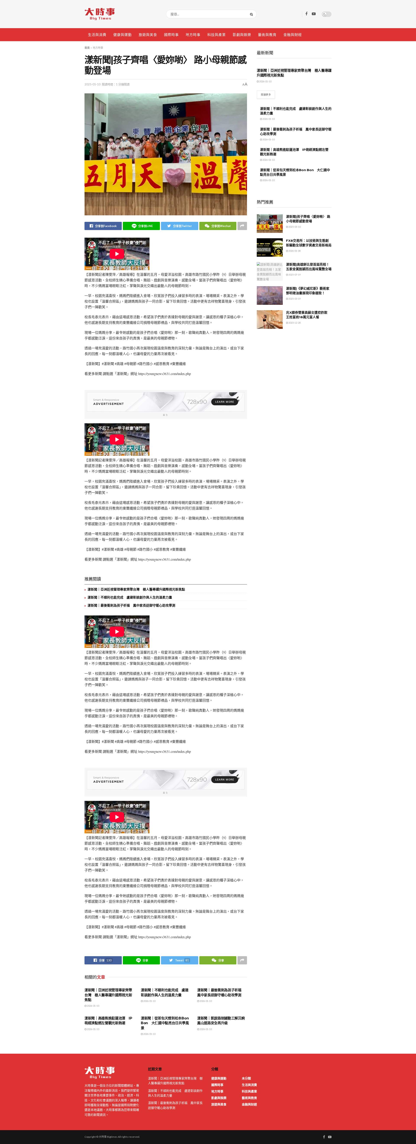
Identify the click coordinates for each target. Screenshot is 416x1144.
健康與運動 (122, 34)
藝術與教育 (267, 34)
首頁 (87, 47)
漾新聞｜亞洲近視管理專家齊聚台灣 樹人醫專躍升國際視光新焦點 (136, 589)
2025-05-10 (92, 84)
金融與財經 (292, 34)
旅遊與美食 (148, 34)
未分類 (246, 1078)
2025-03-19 (294, 298)
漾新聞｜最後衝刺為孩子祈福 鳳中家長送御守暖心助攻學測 (131, 605)
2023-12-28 (294, 322)
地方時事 (193, 34)
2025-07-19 (294, 274)
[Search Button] (252, 14)
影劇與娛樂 (242, 34)
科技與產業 (216, 34)
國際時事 (171, 34)
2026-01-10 (92, 1005)
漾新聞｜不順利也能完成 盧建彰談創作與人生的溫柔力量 (130, 597)
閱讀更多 (266, 94)
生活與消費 (97, 34)
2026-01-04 (294, 250)
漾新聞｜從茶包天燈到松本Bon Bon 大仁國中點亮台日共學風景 (165, 1023)
